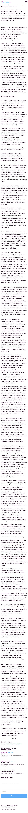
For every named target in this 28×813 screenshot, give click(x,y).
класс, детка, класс (7, 771)
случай (16, 4)
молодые (22, 4)
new (13, 770)
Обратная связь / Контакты (9, 805)
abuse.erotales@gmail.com (8, 807)
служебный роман (5, 761)
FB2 (10, 744)
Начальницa (5, 762)
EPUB (13, 744)
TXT (7, 744)
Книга (3, 753)
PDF (21, 744)
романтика (4, 4)
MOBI (17, 744)
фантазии (10, 4)
